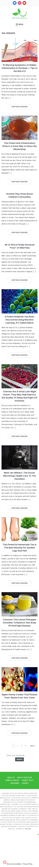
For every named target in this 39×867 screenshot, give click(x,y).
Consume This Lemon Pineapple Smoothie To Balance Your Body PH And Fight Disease (19, 622)
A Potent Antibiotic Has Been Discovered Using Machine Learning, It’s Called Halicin (19, 319)
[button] (19, 24)
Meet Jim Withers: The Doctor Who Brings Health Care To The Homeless (19, 475)
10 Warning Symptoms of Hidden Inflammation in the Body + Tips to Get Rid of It (19, 68)
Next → (33, 746)
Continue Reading (19, 107)
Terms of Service (12, 780)
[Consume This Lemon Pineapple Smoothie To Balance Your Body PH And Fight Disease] (19, 593)
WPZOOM (28, 829)
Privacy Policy (28, 780)
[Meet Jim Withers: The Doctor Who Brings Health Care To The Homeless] (19, 447)
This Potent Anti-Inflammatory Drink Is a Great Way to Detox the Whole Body (19, 146)
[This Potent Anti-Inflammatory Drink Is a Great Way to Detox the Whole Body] (19, 117)
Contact (25, 783)
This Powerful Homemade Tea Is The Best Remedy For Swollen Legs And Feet (19, 547)
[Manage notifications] (4, 862)
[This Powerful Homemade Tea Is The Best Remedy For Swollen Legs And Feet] (19, 518)
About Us (11, 778)
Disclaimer (14, 783)
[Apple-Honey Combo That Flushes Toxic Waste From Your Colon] (19, 668)
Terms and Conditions (14, 864)
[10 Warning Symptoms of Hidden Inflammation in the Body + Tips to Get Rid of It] (19, 39)
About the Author (24, 778)
